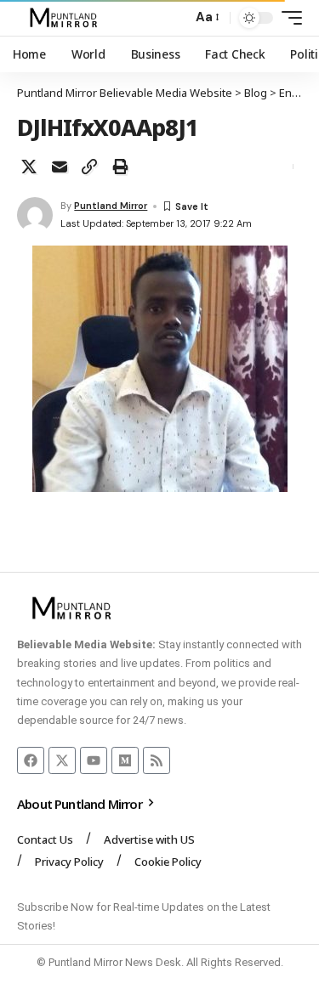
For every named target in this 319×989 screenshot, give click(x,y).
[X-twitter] (62, 760)
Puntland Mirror (110, 206)
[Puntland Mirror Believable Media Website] (66, 18)
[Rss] (156, 760)
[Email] (59, 166)
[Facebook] (30, 760)
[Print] (120, 166)
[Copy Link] (89, 166)
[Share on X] (29, 166)
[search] (174, 18)
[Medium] (125, 760)
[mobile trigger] (287, 18)
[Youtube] (93, 760)
